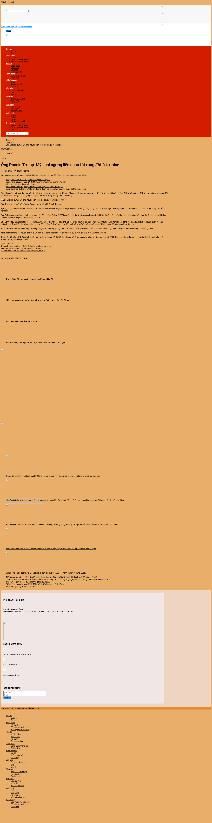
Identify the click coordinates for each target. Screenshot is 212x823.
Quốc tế (14, 51)
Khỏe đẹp (14, 109)
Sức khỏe (10, 105)
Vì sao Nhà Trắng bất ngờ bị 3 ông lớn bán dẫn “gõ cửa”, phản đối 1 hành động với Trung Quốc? (46, 573)
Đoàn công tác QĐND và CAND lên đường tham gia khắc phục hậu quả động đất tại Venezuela (46, 189)
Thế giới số (15, 78)
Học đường (15, 101)
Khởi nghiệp (15, 66)
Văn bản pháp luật (18, 121)
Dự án (13, 82)
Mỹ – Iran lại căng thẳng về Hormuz (21, 184)
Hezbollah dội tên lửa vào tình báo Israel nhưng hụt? (23, 251)
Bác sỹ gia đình (16, 111)
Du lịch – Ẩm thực (17, 90)
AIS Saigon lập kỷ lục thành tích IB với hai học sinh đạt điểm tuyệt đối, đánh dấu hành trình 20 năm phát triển (52, 577)
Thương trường (17, 72)
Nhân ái (14, 115)
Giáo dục (9, 96)
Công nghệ (10, 74)
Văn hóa (9, 88)
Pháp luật (14, 117)
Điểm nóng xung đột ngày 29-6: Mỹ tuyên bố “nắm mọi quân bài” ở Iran (36, 182)
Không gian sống (17, 84)
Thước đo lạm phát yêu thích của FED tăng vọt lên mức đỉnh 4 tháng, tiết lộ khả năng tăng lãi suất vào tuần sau (53, 476)
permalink (46, 246)
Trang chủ (10, 140)
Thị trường (15, 57)
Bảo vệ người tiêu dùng (19, 61)
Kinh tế (9, 63)
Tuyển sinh (15, 103)
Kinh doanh (10, 55)
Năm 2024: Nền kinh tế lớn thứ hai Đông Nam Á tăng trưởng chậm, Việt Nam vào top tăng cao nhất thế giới (51, 549)
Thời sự (14, 53)
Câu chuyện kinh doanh (20, 59)
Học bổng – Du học (18, 99)
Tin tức (9, 49)
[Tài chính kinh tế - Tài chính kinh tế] (16, 27)
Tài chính (14, 70)
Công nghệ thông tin (18, 76)
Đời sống (10, 113)
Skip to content (7, 2)
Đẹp (12, 92)
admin (26, 171)
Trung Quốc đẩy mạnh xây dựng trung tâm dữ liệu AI (28, 179)
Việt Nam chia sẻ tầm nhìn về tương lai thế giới (21, 248)
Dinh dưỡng (15, 107)
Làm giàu (14, 129)
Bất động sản (11, 80)
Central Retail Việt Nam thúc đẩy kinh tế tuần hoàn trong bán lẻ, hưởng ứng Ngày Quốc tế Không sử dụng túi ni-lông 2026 (57, 579)
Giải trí (13, 94)
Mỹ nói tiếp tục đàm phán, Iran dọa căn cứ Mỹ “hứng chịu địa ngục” (34, 186)
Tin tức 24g (15, 119)
